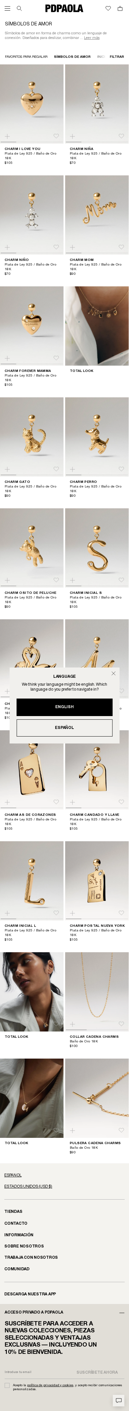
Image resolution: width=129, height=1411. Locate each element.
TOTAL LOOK (81, 371)
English (64, 707)
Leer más (92, 38)
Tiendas (13, 1211)
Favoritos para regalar (26, 56)
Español (64, 728)
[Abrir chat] (118, 1400)
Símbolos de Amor (72, 56)
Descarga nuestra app (30, 1294)
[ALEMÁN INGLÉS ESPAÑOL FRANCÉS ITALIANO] (64, 1175)
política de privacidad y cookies (50, 1385)
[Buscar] (19, 8)
